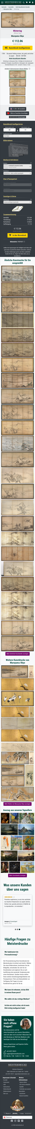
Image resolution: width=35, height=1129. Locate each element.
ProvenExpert (13, 921)
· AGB (4, 1084)
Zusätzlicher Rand (7, 133)
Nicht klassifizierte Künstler (23, 7)
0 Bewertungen (21, 117)
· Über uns (5, 1093)
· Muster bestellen (23, 1096)
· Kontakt (5, 1080)
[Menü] (2, 2)
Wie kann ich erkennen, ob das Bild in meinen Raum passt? (17, 991)
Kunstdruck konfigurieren (19, 48)
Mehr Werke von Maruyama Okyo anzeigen (17, 804)
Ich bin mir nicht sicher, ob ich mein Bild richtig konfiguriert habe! (17, 1006)
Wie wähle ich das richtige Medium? (17, 999)
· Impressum (6, 1082)
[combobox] (17, 136)
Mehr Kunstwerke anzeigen (17, 875)
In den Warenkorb (18, 235)
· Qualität (21, 1087)
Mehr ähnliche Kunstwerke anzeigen (17, 654)
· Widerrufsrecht (7, 1089)
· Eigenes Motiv (23, 1082)
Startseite (3, 7)
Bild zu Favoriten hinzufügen (18, 113)
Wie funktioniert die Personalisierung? (11, 953)
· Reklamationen (7, 1091)
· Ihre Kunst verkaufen (24, 1084)
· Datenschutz (6, 1087)
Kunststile (11, 7)
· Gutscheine (22, 1093)
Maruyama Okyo (8, 9)
